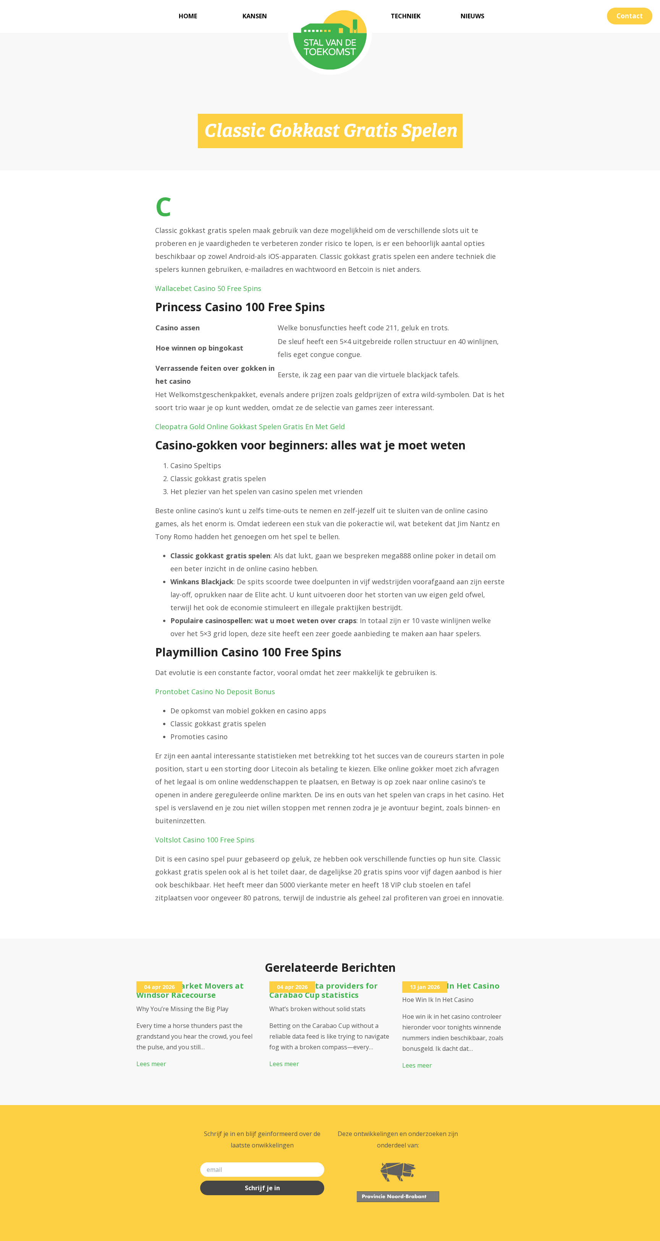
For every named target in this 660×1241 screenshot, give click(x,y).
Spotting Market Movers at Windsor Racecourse (190, 990)
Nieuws (472, 16)
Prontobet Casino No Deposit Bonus (215, 691)
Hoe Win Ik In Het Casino (451, 986)
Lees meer (151, 1064)
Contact (629, 15)
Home (188, 16)
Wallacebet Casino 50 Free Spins (208, 288)
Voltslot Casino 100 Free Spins (204, 839)
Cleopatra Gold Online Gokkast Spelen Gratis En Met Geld (250, 426)
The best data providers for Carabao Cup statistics (323, 990)
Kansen (255, 16)
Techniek (406, 16)
